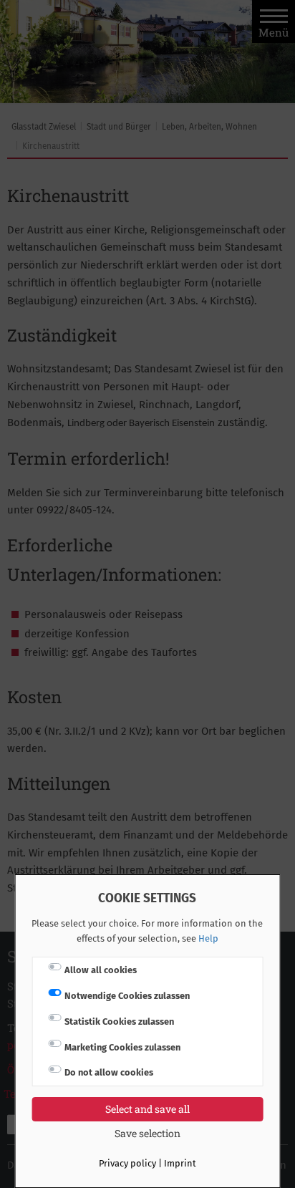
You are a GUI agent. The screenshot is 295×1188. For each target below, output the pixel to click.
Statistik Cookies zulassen (119, 1021)
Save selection (147, 1133)
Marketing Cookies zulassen (122, 1047)
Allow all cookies (100, 970)
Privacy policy (127, 1163)
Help (208, 938)
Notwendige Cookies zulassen (127, 995)
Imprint (180, 1163)
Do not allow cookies (108, 1072)
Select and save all (147, 1109)
